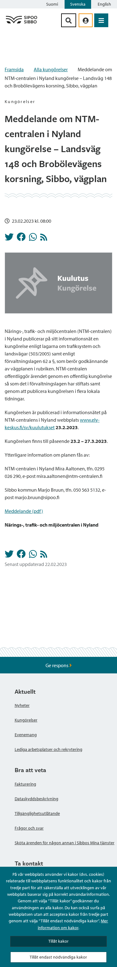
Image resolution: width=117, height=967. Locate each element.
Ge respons (57, 665)
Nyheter (22, 705)
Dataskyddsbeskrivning (36, 798)
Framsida (14, 69)
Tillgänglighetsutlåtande (37, 813)
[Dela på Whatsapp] (33, 238)
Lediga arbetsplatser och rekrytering (48, 749)
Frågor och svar (29, 828)
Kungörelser (26, 720)
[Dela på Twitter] (9, 238)
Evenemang (26, 734)
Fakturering (25, 784)
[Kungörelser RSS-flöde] (43, 238)
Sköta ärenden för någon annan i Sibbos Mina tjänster (65, 843)
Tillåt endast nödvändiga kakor (58, 957)
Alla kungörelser (51, 69)
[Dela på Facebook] (21, 238)
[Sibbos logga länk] (21, 23)
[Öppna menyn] (101, 20)
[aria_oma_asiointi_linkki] (86, 20)
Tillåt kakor (58, 941)
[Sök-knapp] (68, 20)
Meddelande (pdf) (24, 511)
